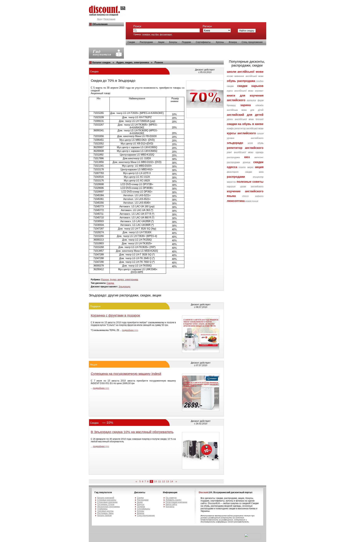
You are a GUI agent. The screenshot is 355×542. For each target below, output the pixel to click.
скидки (230, 86)
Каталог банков (104, 515)
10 (155, 481)
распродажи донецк (238, 162)
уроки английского (251, 186)
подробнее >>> (130, 330)
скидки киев (254, 172)
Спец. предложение (252, 42)
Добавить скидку (173, 500)
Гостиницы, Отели (105, 504)
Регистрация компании (176, 502)
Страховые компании (107, 502)
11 (159, 481)
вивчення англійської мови (248, 76)
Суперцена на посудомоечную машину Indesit (126, 374)
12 (163, 481)
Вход (99, 19)
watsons (259, 196)
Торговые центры (105, 511)
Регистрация (109, 19)
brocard (259, 119)
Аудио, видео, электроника (132, 62)
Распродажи (146, 42)
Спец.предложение (146, 515)
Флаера (233, 42)
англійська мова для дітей (245, 110)
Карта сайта (171, 504)
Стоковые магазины (106, 500)
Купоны (220, 42)
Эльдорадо (124, 286)
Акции (161, 42)
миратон (231, 182)
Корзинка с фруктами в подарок (115, 315)
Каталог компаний (105, 498)
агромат (259, 91)
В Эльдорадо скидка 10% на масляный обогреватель (132, 432)
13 (167, 481)
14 (171, 481)
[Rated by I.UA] (252, 538)
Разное (159, 62)
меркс (250, 167)
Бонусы (173, 42)
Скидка (110, 283)
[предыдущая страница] (137, 481)
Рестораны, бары (105, 513)
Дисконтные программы (108, 506)
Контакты (170, 506)
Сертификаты (203, 42)
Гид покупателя (103, 492)
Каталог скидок (101, 62)
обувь (260, 143)
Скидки (131, 42)
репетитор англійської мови (248, 128)
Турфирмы (102, 509)
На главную (171, 498)
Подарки (186, 42)
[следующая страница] (175, 481)
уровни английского (245, 138)
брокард (231, 105)
